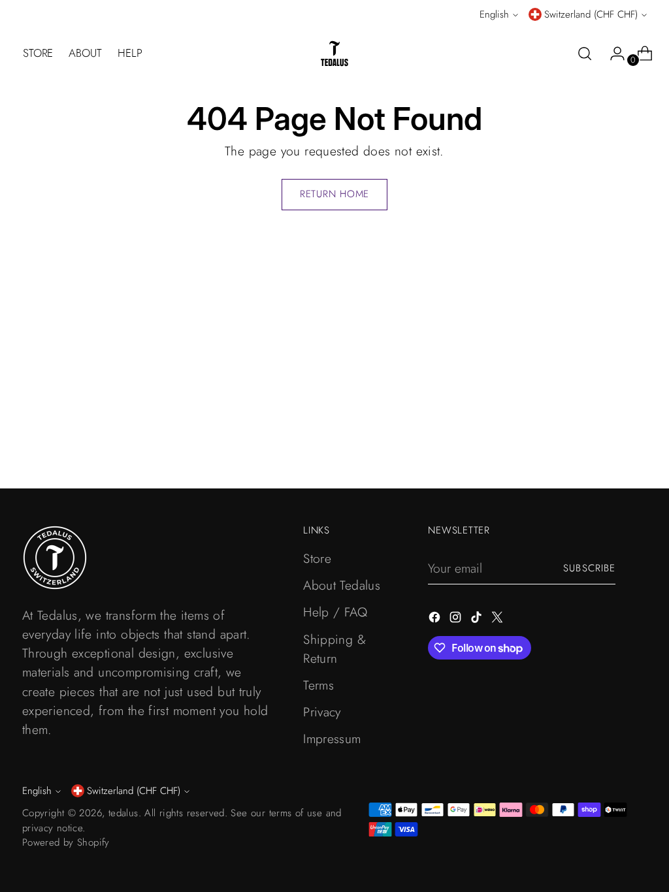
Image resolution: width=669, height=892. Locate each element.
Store (317, 558)
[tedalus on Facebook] (436, 619)
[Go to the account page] (612, 53)
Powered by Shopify (66, 842)
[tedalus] (334, 53)
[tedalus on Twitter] (498, 619)
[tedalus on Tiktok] (477, 619)
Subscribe (589, 568)
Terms (318, 685)
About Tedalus (341, 585)
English (494, 14)
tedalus (123, 813)
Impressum (332, 738)
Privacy (322, 712)
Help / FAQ (335, 612)
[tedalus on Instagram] (457, 619)
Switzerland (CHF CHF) (591, 14)
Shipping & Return (334, 648)
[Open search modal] (585, 53)
